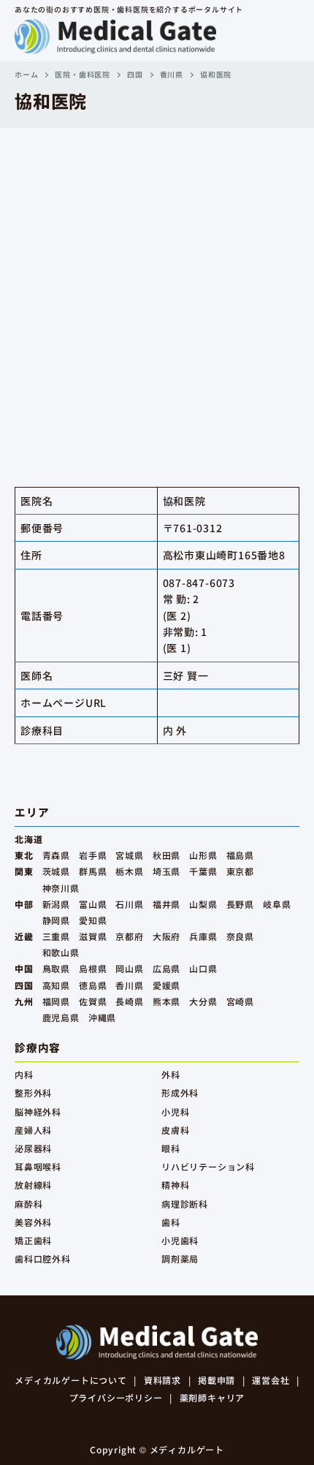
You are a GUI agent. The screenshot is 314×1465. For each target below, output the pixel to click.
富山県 (93, 904)
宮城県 (129, 855)
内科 (24, 1074)
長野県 (240, 904)
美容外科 (33, 1222)
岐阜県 (277, 904)
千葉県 (203, 871)
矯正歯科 (33, 1240)
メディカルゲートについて (71, 1380)
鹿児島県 (61, 1017)
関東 (24, 871)
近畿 (24, 936)
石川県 (129, 904)
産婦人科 (33, 1130)
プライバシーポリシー (116, 1397)
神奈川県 (61, 888)
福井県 (166, 904)
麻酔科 (28, 1203)
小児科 (175, 1111)
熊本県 (166, 1001)
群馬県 (93, 871)
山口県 (203, 968)
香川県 (171, 74)
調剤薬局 (180, 1258)
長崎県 (129, 1001)
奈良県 (240, 936)
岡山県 (129, 968)
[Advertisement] (157, 292)
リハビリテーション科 (208, 1166)
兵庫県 (203, 936)
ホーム (26, 74)
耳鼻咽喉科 (38, 1166)
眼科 (170, 1148)
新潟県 (56, 904)
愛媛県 (166, 985)
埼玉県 (166, 871)
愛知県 (93, 920)
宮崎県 (240, 1001)
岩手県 (93, 855)
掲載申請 (216, 1380)
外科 (170, 1074)
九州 (24, 1001)
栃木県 (129, 871)
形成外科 (180, 1092)
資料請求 (162, 1380)
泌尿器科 (33, 1148)
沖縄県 (102, 1017)
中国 (24, 968)
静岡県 (56, 920)
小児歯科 (180, 1240)
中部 (24, 904)
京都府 (129, 936)
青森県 (56, 855)
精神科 (175, 1184)
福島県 (240, 855)
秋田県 (166, 855)
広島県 (166, 968)
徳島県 (93, 985)
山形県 (203, 855)
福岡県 (56, 1001)
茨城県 (56, 871)
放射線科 (33, 1184)
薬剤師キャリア (212, 1397)
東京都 (240, 871)
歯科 (170, 1222)
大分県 (203, 1001)
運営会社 (270, 1380)
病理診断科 (184, 1203)
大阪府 (166, 936)
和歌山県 (61, 952)
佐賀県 (93, 1001)
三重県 (56, 936)
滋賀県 (93, 936)
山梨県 (203, 904)
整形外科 (33, 1092)
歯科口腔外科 (43, 1258)
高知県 (56, 985)
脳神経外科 (38, 1111)
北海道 (28, 839)
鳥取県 (56, 968)
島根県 (93, 968)
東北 (24, 855)
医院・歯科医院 (82, 74)
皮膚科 (175, 1130)
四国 (135, 74)
